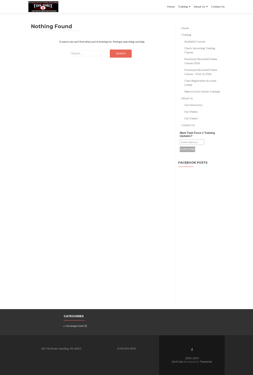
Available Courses (194, 41)
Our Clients (191, 118)
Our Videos (191, 111)
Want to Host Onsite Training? (202, 91)
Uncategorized (74, 325)
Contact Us (218, 6)
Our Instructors (193, 104)
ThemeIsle (206, 361)
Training (183, 6)
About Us (199, 6)
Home (171, 6)
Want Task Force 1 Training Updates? (197, 134)
